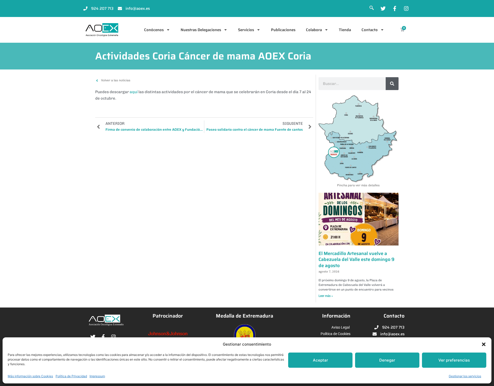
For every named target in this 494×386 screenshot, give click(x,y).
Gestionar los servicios (465, 376)
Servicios (246, 30)
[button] (483, 344)
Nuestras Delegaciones (201, 30)
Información (336, 316)
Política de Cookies (335, 334)
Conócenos (154, 30)
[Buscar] (392, 83)
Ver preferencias (454, 360)
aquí (134, 92)
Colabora (314, 30)
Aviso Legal (340, 327)
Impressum (97, 376)
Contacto (369, 30)
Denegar (387, 360)
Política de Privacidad (71, 376)
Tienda (345, 30)
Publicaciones (283, 30)
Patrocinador (168, 316)
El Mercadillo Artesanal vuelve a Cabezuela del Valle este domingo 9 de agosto (356, 259)
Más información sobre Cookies (30, 376)
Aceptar (320, 360)
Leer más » (326, 296)
